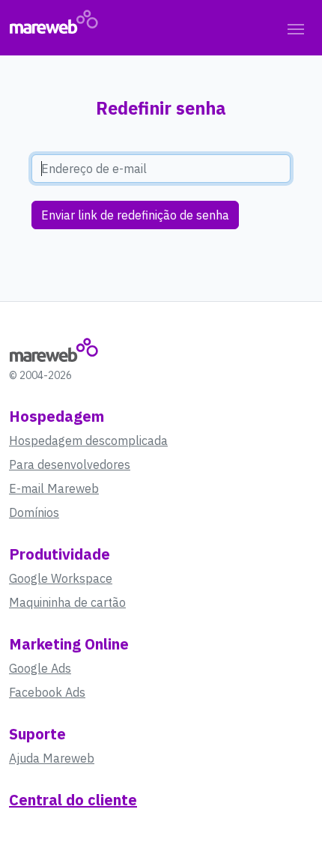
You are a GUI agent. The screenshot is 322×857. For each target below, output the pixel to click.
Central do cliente (73, 800)
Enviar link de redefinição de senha (135, 215)
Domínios (34, 512)
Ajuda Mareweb (51, 758)
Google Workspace (60, 578)
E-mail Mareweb (54, 488)
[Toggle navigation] (296, 27)
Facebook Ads (47, 692)
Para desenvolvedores (69, 464)
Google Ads (40, 668)
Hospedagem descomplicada (88, 440)
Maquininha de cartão (67, 602)
